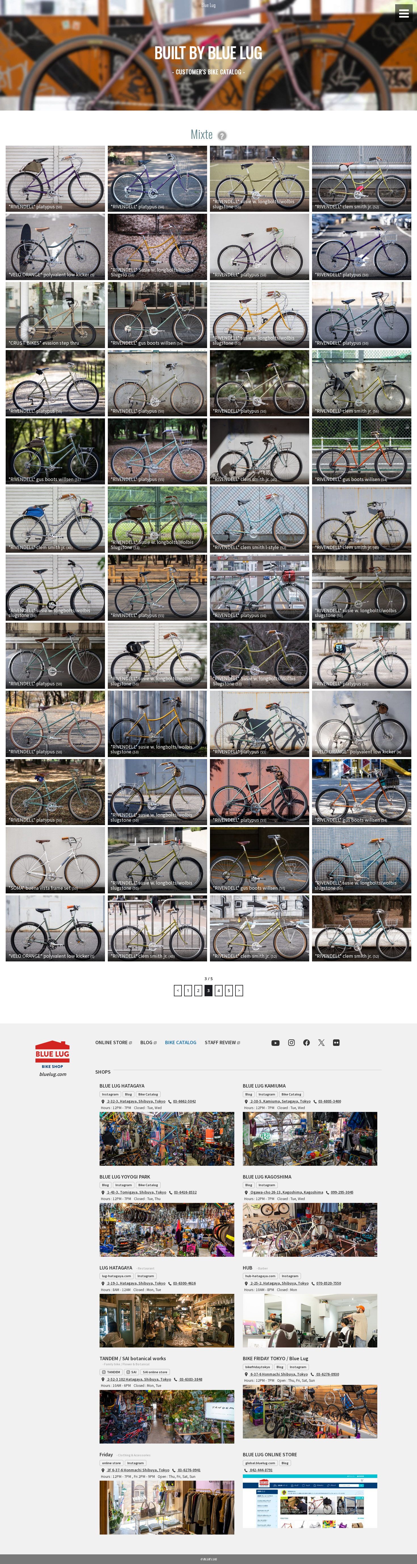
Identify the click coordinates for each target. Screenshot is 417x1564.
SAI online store (155, 1372)
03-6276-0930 (327, 1374)
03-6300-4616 (184, 1283)
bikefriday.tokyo (257, 1366)
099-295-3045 (342, 1192)
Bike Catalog (148, 1094)
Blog (128, 1094)
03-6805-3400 (329, 1101)
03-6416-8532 (185, 1192)
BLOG (146, 1042)
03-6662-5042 (184, 1101)
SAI (133, 1372)
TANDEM (113, 1372)
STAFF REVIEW (220, 1042)
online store (111, 1463)
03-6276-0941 (189, 1469)
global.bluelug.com (260, 1463)
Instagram (110, 1094)
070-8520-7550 (328, 1283)
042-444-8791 (261, 1469)
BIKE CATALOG (180, 1042)
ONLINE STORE (111, 1042)
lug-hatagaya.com (116, 1275)
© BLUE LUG (208, 1559)
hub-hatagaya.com (260, 1275)
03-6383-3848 (190, 1379)
